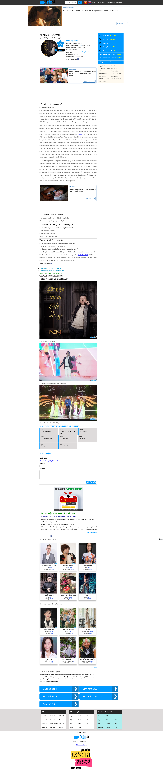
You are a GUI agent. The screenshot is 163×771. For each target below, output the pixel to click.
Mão (71, 727)
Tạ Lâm (49, 659)
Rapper (49, 631)
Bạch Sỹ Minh (103, 76)
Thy (116, 727)
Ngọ (71, 716)
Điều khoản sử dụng (81, 745)
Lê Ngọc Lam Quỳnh (116, 73)
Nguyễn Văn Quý (104, 78)
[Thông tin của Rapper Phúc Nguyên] (48, 627)
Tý (70, 723)
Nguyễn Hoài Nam (116, 78)
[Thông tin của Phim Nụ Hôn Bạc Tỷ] (68, 627)
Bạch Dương (54, 723)
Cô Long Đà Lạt (68, 659)
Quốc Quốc (49, 595)
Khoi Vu (87, 595)
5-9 (81, 45)
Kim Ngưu (62, 723)
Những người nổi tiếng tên (51, 268)
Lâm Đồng (49, 633)
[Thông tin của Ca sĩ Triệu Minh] (87, 563)
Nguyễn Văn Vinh (104, 66)
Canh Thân (112, 47)
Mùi (79, 716)
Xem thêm (94, 667)
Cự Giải (52, 727)
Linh (116, 716)
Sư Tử (61, 727)
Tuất (79, 720)
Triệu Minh (87, 565)
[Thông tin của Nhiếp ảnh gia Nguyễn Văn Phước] (87, 657)
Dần (88, 723)
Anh (116, 723)
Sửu (79, 723)
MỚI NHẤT (119, 2)
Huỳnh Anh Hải (103, 73)
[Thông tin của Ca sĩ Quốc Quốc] (48, 593)
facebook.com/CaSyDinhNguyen (83, 52)
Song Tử (44, 727)
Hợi (88, 720)
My (99, 720)
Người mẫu (111, 2)
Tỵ (87, 727)
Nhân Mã (44, 720)
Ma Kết (52, 720)
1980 (115, 35)
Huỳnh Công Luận (49, 565)
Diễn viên (104, 2)
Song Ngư (45, 723)
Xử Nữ (116, 50)
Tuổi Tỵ (68, 599)
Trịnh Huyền (114, 71)
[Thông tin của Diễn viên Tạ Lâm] (48, 657)
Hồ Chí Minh (68, 569)
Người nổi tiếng (43, 38)
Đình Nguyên (57, 38)
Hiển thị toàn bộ (92, 532)
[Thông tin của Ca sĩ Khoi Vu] (87, 593)
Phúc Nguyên (49, 629)
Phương (100, 727)
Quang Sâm (114, 76)
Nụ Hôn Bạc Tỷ (68, 629)
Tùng (108, 716)
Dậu (71, 720)
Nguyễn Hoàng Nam (68, 595)
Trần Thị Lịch (102, 81)
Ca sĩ (93, 2)
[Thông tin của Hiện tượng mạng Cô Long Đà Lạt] (68, 657)
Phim (68, 631)
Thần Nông (62, 716)
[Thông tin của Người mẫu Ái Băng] (87, 627)
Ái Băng (87, 629)
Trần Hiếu (80, 134)
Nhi (99, 723)
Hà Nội (49, 599)
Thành (100, 716)
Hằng (108, 723)
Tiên (107, 720)
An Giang (87, 569)
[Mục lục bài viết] (161, 538)
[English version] (90, 3)
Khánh (108, 727)
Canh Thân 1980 (83, 255)
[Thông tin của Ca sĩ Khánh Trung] (68, 563)
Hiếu (116, 720)
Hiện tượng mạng (68, 661)
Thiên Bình (53, 716)
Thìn (79, 727)
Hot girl (99, 2)
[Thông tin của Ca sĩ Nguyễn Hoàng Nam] (68, 593)
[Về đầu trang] (161, 769)
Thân (88, 716)
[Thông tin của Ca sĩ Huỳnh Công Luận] (48, 563)
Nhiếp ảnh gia (87, 661)
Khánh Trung (68, 565)
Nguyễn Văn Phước (87, 659)
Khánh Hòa (49, 569)
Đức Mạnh (114, 66)
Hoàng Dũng (114, 68)
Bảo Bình (61, 720)
